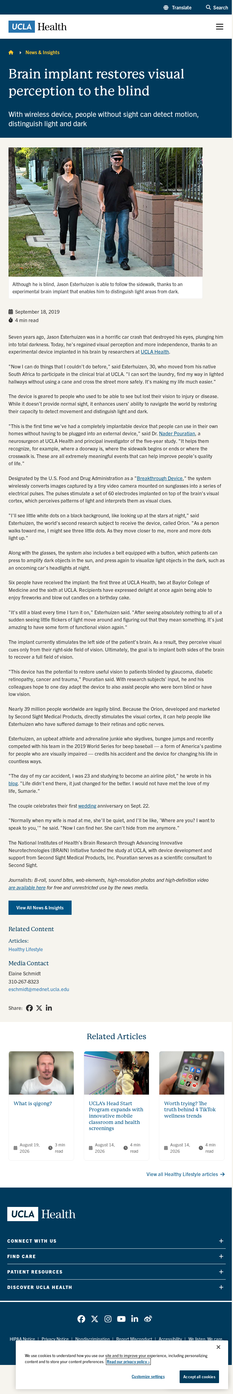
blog (13, 783)
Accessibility (170, 1339)
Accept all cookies (199, 1376)
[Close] (218, 1347)
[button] (177, 7)
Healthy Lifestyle (25, 949)
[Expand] (221, 1240)
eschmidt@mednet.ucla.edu (38, 989)
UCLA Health (155, 351)
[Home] (10, 52)
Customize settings (148, 1376)
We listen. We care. (206, 1339)
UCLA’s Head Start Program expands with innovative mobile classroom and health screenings (116, 1116)
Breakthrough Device (160, 478)
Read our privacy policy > (128, 1361)
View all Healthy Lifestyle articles (182, 1174)
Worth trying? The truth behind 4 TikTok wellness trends (190, 1110)
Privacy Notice (55, 1339)
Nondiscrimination (92, 1339)
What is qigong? (33, 1103)
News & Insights (42, 52)
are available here (27, 887)
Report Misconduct (134, 1339)
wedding (87, 805)
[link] (29, 1008)
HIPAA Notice (22, 1339)
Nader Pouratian (177, 433)
